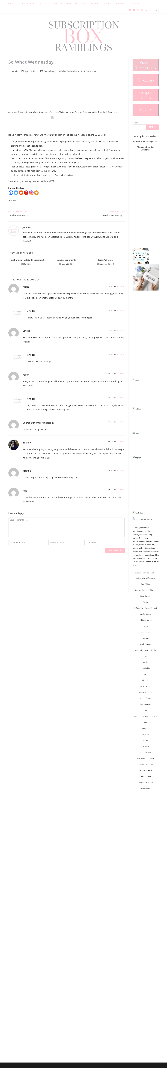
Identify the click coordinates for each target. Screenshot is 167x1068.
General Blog (49, 71)
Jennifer (15, 71)
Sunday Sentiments (66, 260)
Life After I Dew (47, 134)
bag (39, 175)
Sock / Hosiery (145, 752)
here (134, 565)
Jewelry (145, 662)
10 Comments (89, 71)
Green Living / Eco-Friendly (145, 650)
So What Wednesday (68, 71)
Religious (145, 734)
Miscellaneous (145, 704)
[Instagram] (31, 192)
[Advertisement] (66, 94)
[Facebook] (11, 192)
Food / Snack (146, 632)
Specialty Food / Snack (145, 758)
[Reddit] (21, 192)
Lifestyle (145, 680)
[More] (36, 192)
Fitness (145, 626)
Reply (122, 286)
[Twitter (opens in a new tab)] (130, 10)
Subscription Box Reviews (145, 136)
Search (135, 123)
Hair (145, 656)
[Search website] (156, 10)
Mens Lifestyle (145, 698)
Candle (145, 602)
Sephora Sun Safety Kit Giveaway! (27, 260)
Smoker (146, 740)
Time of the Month (145, 782)
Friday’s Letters (105, 260)
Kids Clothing (146, 668)
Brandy (27, 442)
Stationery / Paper (146, 770)
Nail (145, 710)
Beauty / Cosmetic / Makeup (146, 590)
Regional (145, 728)
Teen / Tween (145, 776)
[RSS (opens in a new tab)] (146, 10)
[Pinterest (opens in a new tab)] (138, 10)
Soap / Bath (145, 746)
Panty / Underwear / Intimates (145, 716)
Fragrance (145, 638)
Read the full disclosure (108, 112)
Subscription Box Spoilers (145, 141)
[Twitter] (16, 192)
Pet (145, 722)
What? (15, 201)
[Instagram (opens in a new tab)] (142, 10)
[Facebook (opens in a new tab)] (134, 10)
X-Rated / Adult (145, 788)
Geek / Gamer (145, 644)
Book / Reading (145, 596)
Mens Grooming (145, 692)
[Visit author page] (13, 230)
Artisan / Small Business (145, 578)
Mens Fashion (145, 686)
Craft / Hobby (145, 614)
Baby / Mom (145, 584)
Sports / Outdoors (146, 764)
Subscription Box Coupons (146, 148)
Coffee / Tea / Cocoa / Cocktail (145, 608)
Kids (145, 674)
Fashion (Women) (145, 620)
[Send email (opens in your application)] (150, 10)
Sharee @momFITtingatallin (38, 422)
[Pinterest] (26, 192)
